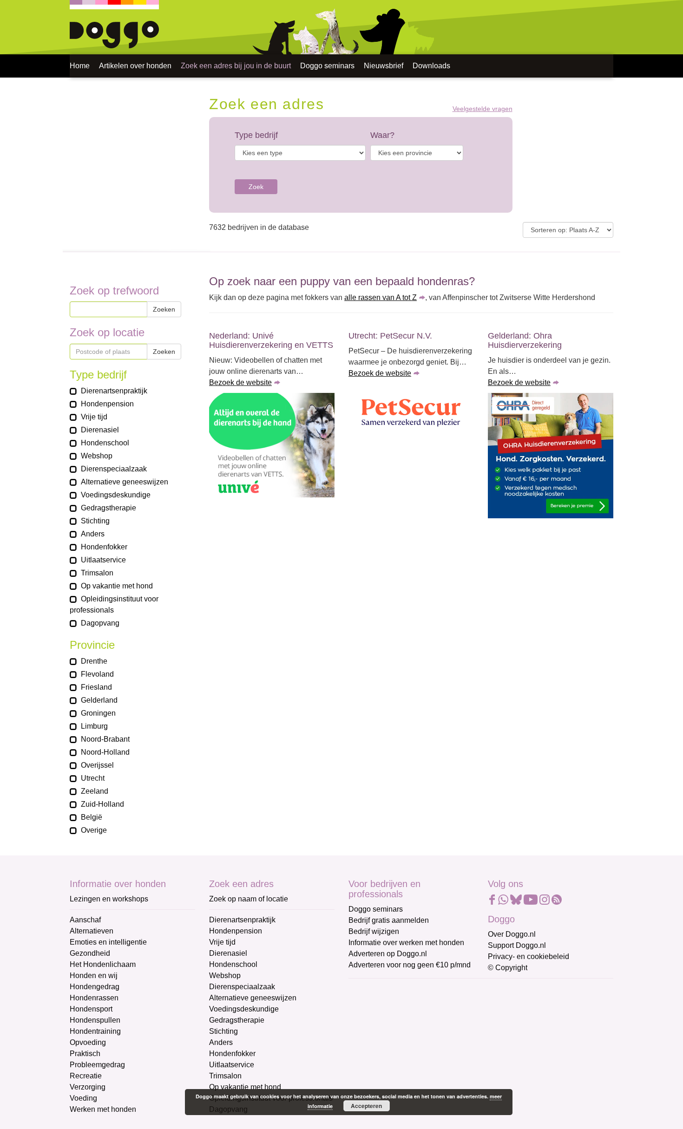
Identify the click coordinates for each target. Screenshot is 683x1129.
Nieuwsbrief (383, 66)
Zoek (256, 186)
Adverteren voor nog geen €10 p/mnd (409, 965)
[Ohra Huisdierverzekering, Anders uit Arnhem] (550, 455)
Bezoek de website (240, 382)
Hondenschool (233, 964)
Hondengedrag (94, 987)
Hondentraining (95, 1031)
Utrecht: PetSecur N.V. (390, 335)
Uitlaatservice (231, 1065)
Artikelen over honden (135, 66)
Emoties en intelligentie (108, 942)
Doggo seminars (327, 66)
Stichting (223, 1031)
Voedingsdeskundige (244, 1009)
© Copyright (507, 968)
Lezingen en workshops (109, 899)
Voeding (83, 1098)
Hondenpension (235, 931)
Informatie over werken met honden (406, 942)
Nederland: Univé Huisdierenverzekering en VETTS (271, 340)
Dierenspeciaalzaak (242, 987)
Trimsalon (225, 1076)
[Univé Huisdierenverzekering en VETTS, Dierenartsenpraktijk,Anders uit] (272, 445)
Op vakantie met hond (245, 1087)
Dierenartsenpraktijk (242, 920)
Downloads (431, 66)
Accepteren (366, 1106)
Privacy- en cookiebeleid (528, 956)
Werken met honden (103, 1109)
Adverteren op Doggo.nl (387, 954)
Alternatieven (91, 931)
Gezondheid (90, 953)
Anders (221, 1042)
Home (80, 66)
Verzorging (87, 1087)
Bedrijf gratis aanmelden (388, 920)
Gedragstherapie (236, 1020)
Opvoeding (88, 1042)
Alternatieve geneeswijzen (252, 998)
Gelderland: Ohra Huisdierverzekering (525, 340)
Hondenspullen (95, 1020)
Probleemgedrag (97, 1065)
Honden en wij (94, 975)
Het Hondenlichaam (103, 964)
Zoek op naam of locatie (248, 899)
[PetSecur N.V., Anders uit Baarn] (411, 414)
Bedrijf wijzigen (373, 931)
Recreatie (86, 1076)
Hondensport (91, 1009)
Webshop (225, 975)
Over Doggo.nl (512, 934)
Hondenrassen (94, 998)
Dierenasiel (228, 953)
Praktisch (85, 1053)
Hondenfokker (232, 1053)
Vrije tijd (222, 942)
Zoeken (164, 309)
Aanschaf (85, 920)
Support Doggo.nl (517, 945)
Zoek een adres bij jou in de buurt (236, 66)
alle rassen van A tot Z (380, 297)
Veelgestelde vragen (482, 108)
